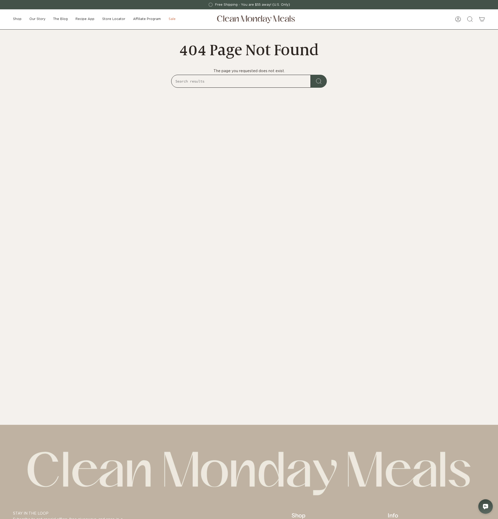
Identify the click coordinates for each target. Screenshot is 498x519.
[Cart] (482, 19)
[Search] (319, 81)
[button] (17, 19)
